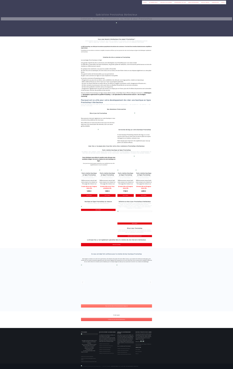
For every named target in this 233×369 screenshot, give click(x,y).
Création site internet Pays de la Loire (106, 345)
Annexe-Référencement (193, 2)
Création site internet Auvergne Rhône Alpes (89, 361)
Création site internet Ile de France (123, 348)
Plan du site (135, 366)
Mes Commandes (139, 351)
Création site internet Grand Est (104, 351)
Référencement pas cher (180, 2)
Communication (215, 2)
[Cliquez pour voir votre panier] (227, 2)
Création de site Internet (166, 2)
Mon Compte (138, 349)
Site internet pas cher (139, 344)
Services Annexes (205, 2)
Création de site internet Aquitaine (87, 356)
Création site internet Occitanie (122, 350)
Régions (145, 344)
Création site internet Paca (122, 352)
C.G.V (120, 366)
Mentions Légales (114, 366)
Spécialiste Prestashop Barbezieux (116, 14)
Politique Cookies (129, 366)
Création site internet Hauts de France (124, 354)
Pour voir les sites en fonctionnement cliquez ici (116, 306)
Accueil (145, 2)
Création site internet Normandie (105, 347)
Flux (122, 366)
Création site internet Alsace (104, 343)
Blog (124, 366)
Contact (223, 2)
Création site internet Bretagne (104, 349)
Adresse (137, 353)
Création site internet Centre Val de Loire (106, 353)
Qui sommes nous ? (153, 2)
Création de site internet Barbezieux (116, 319)
